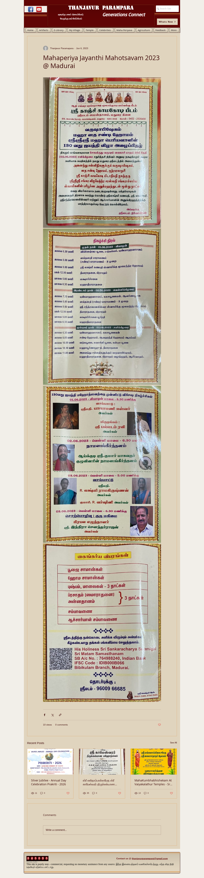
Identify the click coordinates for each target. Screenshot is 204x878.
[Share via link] (60, 714)
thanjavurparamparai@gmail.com (150, 858)
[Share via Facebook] (44, 714)
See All (173, 742)
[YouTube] (39, 9)
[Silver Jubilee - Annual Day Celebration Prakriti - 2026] (50, 762)
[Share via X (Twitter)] (52, 714)
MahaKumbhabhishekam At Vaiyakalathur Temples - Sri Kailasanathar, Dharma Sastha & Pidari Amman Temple (153, 782)
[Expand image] (102, 152)
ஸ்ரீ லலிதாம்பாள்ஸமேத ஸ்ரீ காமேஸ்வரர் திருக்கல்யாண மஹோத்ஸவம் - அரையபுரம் (99, 782)
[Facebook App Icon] (30, 9)
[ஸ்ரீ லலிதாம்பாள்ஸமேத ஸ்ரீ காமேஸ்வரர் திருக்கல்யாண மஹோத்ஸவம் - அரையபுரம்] (102, 762)
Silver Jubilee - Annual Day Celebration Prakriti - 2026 (48, 782)
